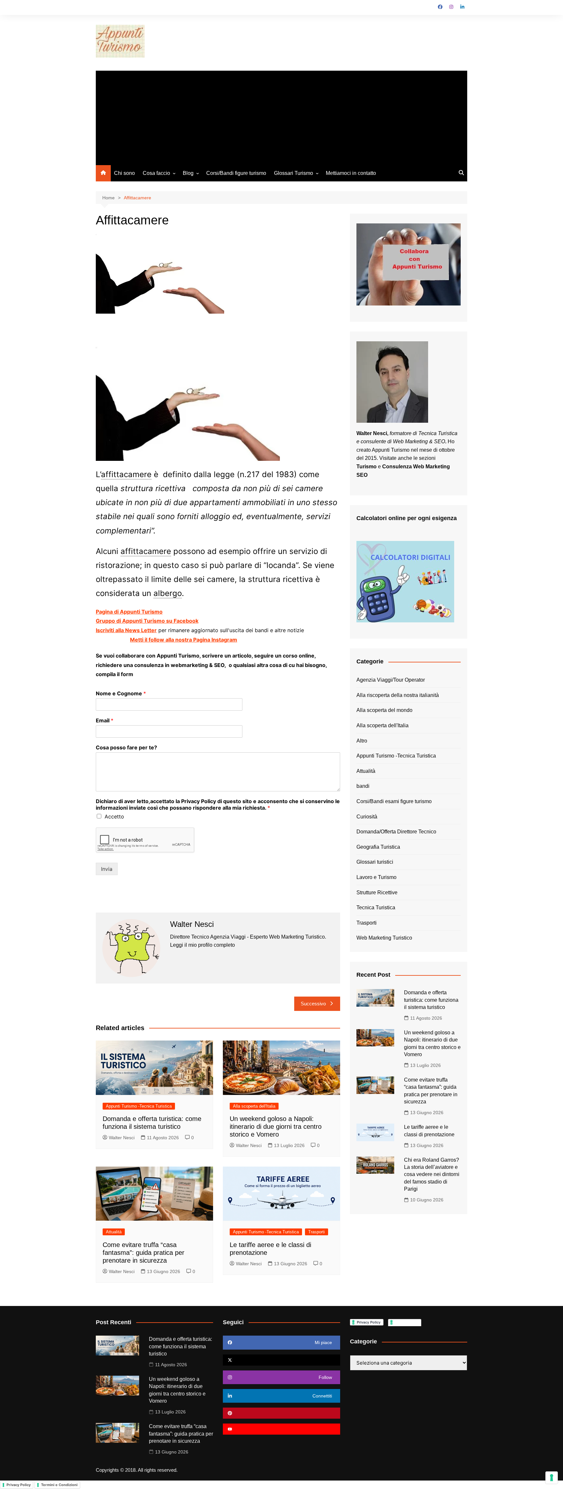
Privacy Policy (19, 1484)
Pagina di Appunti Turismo (129, 611)
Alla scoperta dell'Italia (254, 1106)
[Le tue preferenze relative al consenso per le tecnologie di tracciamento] (551, 1477)
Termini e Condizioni (59, 1484)
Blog (188, 173)
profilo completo (216, 945)
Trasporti (316, 1231)
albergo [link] (167, 593)
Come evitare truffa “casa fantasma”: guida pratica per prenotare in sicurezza (143, 1252)
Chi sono (124, 173)
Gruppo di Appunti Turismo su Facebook (147, 620)
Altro (361, 741)
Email (104, 720)
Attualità (114, 1231)
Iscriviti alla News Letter (126, 630)
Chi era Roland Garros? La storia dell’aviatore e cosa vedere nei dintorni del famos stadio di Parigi (431, 1174)
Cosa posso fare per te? (126, 747)
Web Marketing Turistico (384, 938)
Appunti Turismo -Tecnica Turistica (139, 1106)
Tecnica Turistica (375, 907)
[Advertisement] (281, 116)
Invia (106, 869)
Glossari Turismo (293, 173)
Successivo (313, 1003)
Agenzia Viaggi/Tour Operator (390, 680)
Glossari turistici (374, 862)
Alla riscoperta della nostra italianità (397, 695)
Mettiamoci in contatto (351, 173)
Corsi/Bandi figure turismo (236, 173)
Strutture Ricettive (376, 892)
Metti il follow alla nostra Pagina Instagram (183, 639)
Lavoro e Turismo (376, 877)
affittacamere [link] (126, 474)
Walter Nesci (122, 1137)
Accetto (114, 816)
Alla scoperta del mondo (384, 710)
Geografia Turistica (378, 847)
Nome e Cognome (121, 693)
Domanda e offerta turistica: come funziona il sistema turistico (431, 1000)
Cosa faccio (156, 173)
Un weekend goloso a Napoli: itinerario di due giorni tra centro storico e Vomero (276, 1126)
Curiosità (366, 816)
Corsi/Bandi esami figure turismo (394, 801)
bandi (362, 786)
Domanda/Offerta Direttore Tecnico (396, 831)
